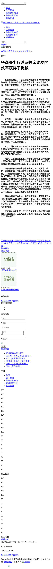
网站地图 (8, 562)
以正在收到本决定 (9, 270)
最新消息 (5, 251)
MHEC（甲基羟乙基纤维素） (18, 361)
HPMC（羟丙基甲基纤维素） (18, 356)
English (4, 44)
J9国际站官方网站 (9, 51)
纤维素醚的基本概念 (15, 353)
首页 (8, 27)
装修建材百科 (12, 35)
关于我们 (10, 30)
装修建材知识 (12, 32)
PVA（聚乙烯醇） (14, 366)
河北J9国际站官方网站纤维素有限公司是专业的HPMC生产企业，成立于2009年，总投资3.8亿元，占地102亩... (26, 243)
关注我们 (5, 248)
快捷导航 (5, 349)
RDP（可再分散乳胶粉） (17, 364)
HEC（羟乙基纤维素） (16, 358)
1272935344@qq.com (9, 301)
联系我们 (10, 37)
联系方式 (5, 539)
